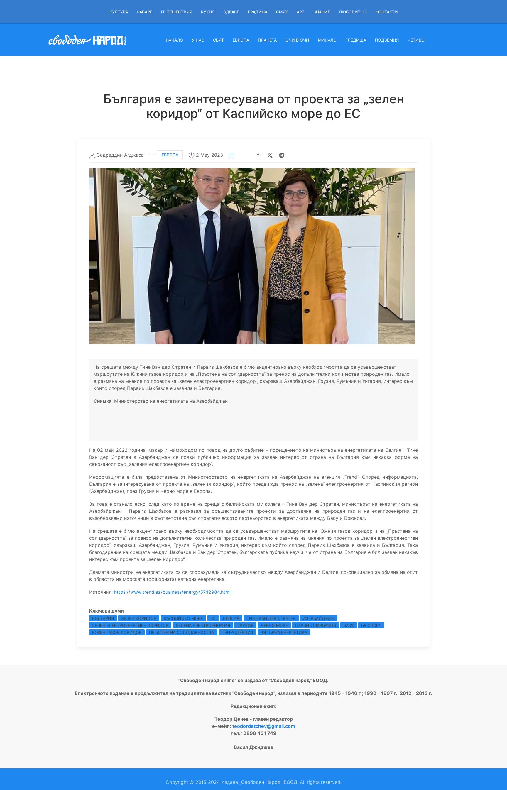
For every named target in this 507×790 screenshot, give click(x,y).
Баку (348, 625)
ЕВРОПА (241, 40)
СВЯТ (218, 40)
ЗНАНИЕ (321, 11)
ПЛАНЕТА (267, 40)
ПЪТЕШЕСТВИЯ (176, 11)
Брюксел (371, 625)
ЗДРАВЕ (231, 11)
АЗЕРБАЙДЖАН (318, 618)
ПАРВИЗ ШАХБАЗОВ (315, 625)
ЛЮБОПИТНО (353, 11)
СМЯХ (282, 11)
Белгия (231, 618)
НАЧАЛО (174, 40)
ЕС (213, 618)
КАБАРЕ (144, 11)
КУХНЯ (207, 11)
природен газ (237, 632)
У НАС (198, 40)
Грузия (245, 625)
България (103, 618)
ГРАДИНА (257, 11)
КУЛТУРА (118, 11)
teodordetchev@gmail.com (263, 726)
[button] (252, 256)
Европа (170, 154)
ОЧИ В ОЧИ (297, 40)
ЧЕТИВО (416, 40)
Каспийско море (183, 618)
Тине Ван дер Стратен (271, 618)
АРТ (301, 11)
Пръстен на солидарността (181, 632)
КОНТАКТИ (387, 11)
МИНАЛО (327, 40)
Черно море (274, 625)
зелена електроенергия (203, 625)
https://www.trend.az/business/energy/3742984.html (172, 592)
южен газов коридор (117, 632)
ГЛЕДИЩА (355, 40)
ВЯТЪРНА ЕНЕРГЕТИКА (284, 632)
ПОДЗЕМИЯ (387, 40)
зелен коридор (138, 618)
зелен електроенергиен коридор (130, 625)
